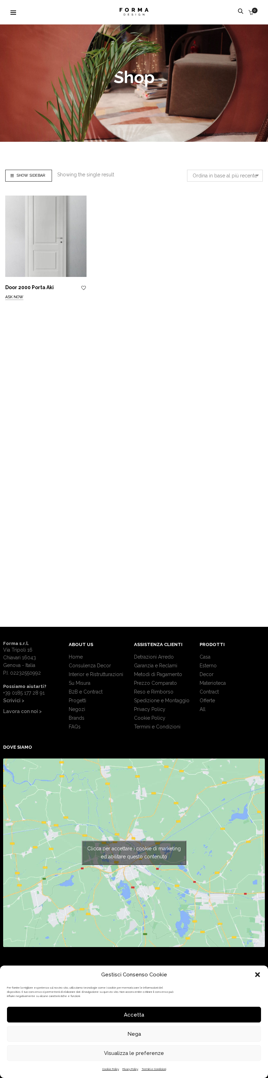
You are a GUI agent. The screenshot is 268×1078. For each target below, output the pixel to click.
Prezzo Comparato (155, 683)
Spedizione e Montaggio (161, 700)
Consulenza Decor (90, 665)
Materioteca (213, 683)
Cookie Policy (110, 1069)
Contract (209, 692)
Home (76, 657)
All (203, 709)
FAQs (75, 726)
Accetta (134, 1015)
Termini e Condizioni (154, 1069)
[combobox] (225, 176)
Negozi (77, 709)
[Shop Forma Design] (134, 13)
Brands (76, 718)
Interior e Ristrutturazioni (96, 674)
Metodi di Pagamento (158, 674)
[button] (257, 974)
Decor (207, 674)
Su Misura (79, 683)
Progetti (77, 700)
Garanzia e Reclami (155, 665)
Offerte (207, 700)
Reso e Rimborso (153, 692)
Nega (134, 1034)
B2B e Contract (86, 692)
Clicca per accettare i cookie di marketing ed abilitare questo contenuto (134, 852)
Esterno (208, 665)
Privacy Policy (130, 1069)
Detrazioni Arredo (154, 657)
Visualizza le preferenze (134, 1053)
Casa (205, 657)
